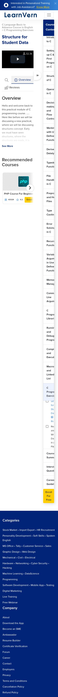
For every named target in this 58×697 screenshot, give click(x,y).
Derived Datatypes (50, 151)
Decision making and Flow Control (50, 110)
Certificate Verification (15, 646)
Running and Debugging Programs (50, 334)
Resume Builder (11, 640)
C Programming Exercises (50, 392)
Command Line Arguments (50, 297)
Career (6, 657)
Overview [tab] (24, 79)
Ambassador (9, 634)
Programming (10, 579)
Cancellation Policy (13, 686)
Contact (7, 663)
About (6, 617)
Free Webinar (10, 602)
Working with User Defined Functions (50, 134)
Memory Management (50, 282)
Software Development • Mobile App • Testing (28, 585)
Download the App (13, 623)
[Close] (55, 3)
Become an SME (12, 629)
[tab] (6, 80)
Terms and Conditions (15, 681)
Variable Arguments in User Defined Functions (50, 262)
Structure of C (50, 78)
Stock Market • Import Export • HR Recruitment (29, 530)
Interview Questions (50, 468)
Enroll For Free (48, 496)
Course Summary (50, 455)
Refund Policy (10, 692)
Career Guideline (50, 482)
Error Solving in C (50, 228)
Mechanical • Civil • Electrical (19, 557)
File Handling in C (50, 180)
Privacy (7, 675)
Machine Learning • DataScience (21, 573)
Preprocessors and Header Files (50, 197)
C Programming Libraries (50, 314)
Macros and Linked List (50, 372)
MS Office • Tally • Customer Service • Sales (27, 546)
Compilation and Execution (50, 353)
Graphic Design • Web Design (19, 551)
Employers (8, 669)
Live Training (10, 596)
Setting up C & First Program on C (50, 58)
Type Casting (50, 212)
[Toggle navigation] (48, 15)
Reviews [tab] (14, 87)
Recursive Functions (50, 243)
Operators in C (50, 91)
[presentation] (30, 188)
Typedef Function (50, 164)
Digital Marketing (12, 591)
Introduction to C (50, 39)
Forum (6, 652)
